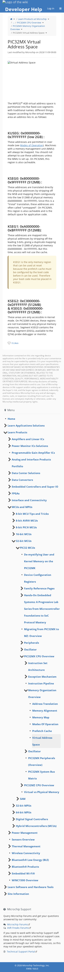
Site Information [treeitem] (18, 893)
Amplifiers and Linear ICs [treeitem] (28, 439)
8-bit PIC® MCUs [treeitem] (26, 527)
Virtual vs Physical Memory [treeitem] (41, 792)
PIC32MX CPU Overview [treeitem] (39, 656)
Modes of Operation (31, 145)
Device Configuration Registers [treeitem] (37, 578)
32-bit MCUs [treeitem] (23, 541)
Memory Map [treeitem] (40, 717)
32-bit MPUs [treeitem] (23, 805)
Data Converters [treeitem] (22, 480)
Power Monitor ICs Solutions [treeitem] (30, 446)
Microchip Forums (17, 924)
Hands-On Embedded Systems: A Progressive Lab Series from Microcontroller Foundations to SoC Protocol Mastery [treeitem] (42, 608)
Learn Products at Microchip (32, 19)
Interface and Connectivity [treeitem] (29, 500)
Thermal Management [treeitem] (26, 846)
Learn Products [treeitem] (17, 432)
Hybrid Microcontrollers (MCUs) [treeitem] (36, 826)
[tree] (32, 418)
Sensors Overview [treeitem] (23, 839)
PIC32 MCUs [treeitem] (27, 547)
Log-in (50, 8)
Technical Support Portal (21, 951)
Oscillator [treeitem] (30, 649)
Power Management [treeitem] (25, 832)
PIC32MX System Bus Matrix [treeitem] (41, 775)
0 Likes (15, 343)
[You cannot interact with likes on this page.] (9, 343)
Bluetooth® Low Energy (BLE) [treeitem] (30, 860)
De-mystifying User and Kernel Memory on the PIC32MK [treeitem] (39, 561)
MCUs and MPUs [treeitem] (22, 507)
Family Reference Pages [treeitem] (39, 588)
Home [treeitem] (11, 418)
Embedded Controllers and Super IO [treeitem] (35, 486)
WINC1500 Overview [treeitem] (25, 880)
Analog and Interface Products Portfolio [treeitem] (31, 463)
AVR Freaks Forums (18, 927)
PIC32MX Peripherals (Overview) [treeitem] (41, 761)
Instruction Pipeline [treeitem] (41, 683)
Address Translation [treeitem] (45, 703)
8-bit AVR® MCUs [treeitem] (27, 520)
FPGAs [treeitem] (15, 493)
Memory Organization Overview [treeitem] (42, 693)
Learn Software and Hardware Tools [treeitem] (30, 887)
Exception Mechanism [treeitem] (42, 676)
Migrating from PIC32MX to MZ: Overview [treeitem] (41, 632)
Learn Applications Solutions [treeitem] (26, 425)
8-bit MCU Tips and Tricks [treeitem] (32, 513)
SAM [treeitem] (22, 798)
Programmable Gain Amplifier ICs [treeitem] (33, 452)
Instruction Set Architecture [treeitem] (37, 666)
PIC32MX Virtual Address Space (28, 32)
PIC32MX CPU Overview (29, 22)
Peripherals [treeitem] (31, 642)
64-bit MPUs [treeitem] (23, 812)
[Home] (11, 19)
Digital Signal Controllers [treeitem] (32, 819)
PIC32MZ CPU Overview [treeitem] (39, 785)
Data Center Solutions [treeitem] (26, 473)
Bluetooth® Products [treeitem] (25, 866)
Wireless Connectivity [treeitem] (26, 853)
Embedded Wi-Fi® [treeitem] (23, 873)
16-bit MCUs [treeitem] (23, 534)
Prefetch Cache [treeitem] (42, 731)
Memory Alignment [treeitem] (44, 710)
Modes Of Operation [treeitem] (45, 724)
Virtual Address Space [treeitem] (42, 741)
